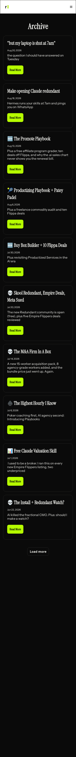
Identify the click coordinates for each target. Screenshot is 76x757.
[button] (15, 69)
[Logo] (6, 6)
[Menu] (71, 6)
